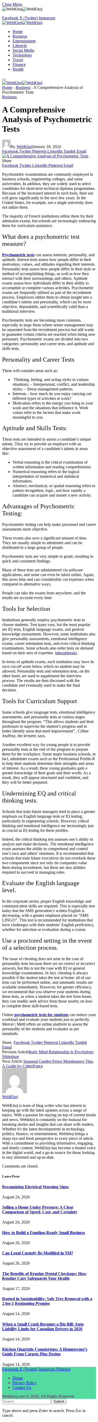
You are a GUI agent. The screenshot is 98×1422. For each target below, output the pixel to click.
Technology (22, 55)
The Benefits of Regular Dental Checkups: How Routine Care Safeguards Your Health (44, 1276)
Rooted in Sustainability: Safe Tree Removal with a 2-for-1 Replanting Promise (47, 1301)
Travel (18, 60)
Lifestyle (20, 45)
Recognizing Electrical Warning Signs (35, 1187)
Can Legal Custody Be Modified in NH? (37, 1253)
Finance (19, 64)
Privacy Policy (25, 1382)
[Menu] (4, 79)
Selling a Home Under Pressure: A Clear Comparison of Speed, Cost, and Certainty (39, 1209)
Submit (59, 1401)
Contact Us (22, 1387)
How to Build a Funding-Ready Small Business (43, 1232)
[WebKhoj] (22, 22)
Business (20, 36)
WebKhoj (24, 146)
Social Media (23, 50)
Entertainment (24, 41)
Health (18, 69)
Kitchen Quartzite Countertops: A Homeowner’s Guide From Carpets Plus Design (44, 1351)
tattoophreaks (66, 653)
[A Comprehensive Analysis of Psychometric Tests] (45, 156)
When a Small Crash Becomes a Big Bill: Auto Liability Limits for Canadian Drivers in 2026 (43, 1326)
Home (18, 31)
